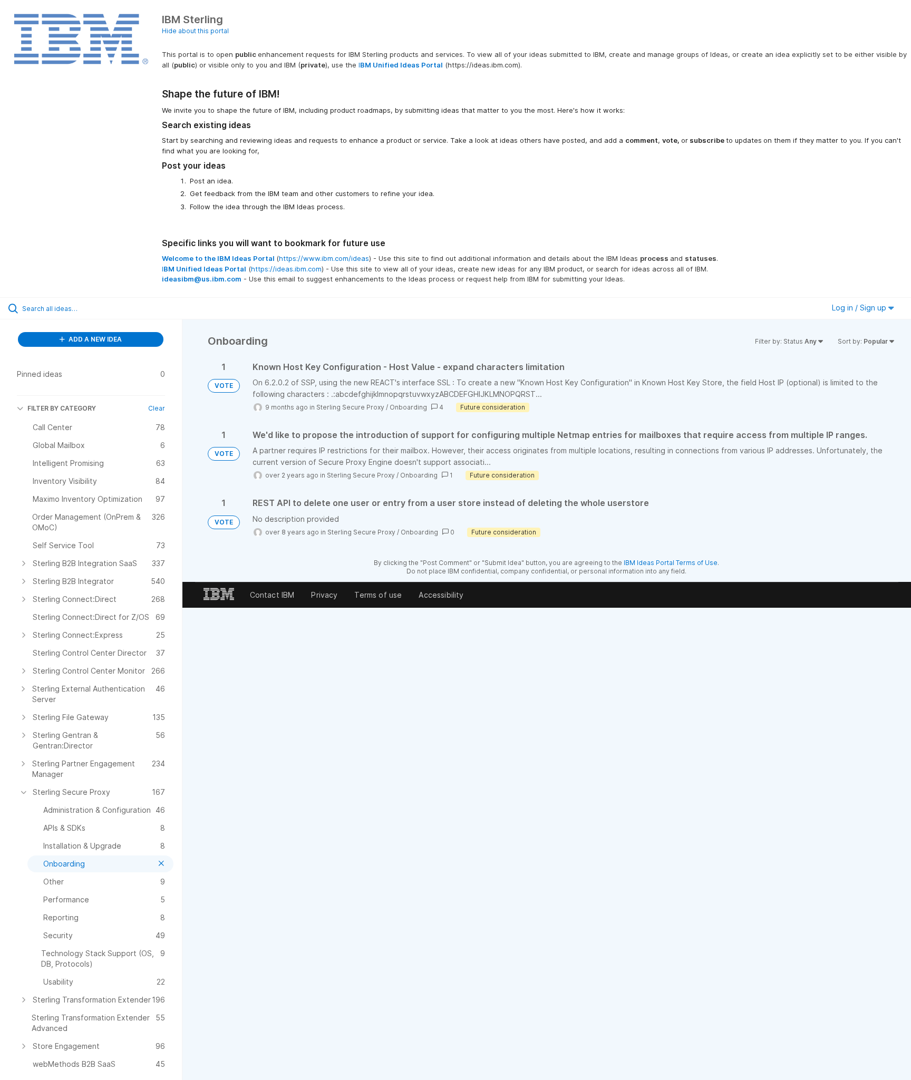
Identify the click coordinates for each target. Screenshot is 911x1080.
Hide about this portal (195, 31)
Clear (156, 408)
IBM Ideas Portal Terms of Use (671, 563)
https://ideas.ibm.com (286, 269)
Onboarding (408, 407)
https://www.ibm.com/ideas (324, 258)
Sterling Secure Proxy (350, 407)
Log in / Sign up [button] (860, 307)
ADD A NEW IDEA (94, 339)
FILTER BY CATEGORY (61, 408)
